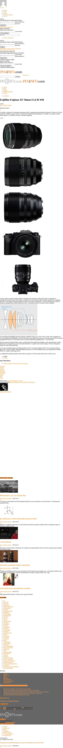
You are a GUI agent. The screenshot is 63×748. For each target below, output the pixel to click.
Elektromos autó (4, 698)
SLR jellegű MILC (8, 662)
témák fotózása (7, 643)
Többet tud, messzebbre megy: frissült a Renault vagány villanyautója (21, 690)
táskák (5, 640)
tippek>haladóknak (8, 646)
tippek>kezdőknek (8, 647)
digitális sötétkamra (8, 606)
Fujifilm (5, 358)
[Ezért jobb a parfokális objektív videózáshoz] (9, 562)
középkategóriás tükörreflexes (11, 666)
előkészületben (7, 608)
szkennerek (6, 637)
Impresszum (6, 675)
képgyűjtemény (7, 621)
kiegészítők (6, 624)
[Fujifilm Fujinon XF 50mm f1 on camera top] (23, 295)
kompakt (5, 655)
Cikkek (5, 13)
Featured (5, 609)
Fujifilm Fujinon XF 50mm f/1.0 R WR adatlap (15, 363)
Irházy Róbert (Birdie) (5, 105)
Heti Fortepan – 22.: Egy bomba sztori (13, 495)
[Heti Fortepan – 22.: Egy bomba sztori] (9, 492)
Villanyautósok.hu (23, 685)
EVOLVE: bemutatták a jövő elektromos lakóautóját (16, 689)
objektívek (6, 95)
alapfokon (5, 602)
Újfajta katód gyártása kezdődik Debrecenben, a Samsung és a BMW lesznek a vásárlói (26, 691)
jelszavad (17, 23)
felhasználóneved (19, 22)
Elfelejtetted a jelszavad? (6, 27)
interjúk (5, 619)
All (4, 600)
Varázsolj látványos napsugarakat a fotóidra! (15, 588)
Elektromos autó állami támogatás (9, 701)
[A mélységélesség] (9, 538)
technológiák (6, 641)
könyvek (5, 625)
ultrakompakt (6, 653)
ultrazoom (5, 656)
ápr (14, 709)
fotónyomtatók (7, 614)
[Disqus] (31, 413)
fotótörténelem (7, 615)
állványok (5, 603)
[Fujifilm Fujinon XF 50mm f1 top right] (23, 152)
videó (4, 650)
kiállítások (6, 622)
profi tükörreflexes (8, 668)
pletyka (5, 634)
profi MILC (6, 665)
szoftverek (6, 638)
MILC (5, 676)
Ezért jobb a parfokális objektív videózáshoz (15, 565)
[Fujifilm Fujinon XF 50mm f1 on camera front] (23, 260)
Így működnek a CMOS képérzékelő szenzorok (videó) (18, 518)
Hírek (4, 11)
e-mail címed (18, 31)
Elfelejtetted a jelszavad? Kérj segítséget (10, 48)
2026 (4, 707)
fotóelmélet (6, 612)
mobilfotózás (6, 627)
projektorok (6, 636)
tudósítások (6, 649)
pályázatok (6, 631)
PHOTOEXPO (7, 679)
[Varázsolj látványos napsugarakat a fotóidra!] (9, 585)
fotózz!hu (5, 617)
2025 (4, 709)
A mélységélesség (5, 542)
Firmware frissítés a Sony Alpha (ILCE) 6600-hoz (22, 382)
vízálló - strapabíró (8, 659)
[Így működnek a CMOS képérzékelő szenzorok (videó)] (9, 515)
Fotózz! (5, 16)
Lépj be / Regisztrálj (8, 37)
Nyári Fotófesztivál (8, 681)
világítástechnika (7, 652)
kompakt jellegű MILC (9, 660)
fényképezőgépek (7, 611)
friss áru (5, 618)
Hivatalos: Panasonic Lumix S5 (14, 380)
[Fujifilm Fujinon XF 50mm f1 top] (23, 188)
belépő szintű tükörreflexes (10, 663)
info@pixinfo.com (10, 722)
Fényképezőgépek (8, 14)
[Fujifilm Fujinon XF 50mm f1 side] (23, 224)
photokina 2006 (7, 633)
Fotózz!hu (6, 678)
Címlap (5, 10)
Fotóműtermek (7, 682)
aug (22, 707)
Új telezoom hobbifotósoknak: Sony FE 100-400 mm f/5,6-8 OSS (22, 742)
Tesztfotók (6, 644)
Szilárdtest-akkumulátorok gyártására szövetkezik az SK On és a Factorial (22, 693)
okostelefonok (7, 630)
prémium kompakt (8, 658)
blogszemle (6, 605)
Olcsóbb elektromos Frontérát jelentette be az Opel (16, 694)
